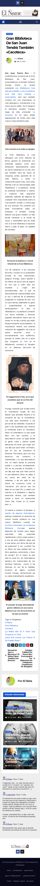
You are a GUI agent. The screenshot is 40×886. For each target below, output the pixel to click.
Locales (9, 34)
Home (9, 870)
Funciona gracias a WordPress (13, 862)
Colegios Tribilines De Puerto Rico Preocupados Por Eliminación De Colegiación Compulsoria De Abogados (26, 658)
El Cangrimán (26, 717)
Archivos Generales (13, 525)
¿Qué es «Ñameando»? (13, 876)
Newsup (33, 862)
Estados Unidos (11, 707)
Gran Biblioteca (11, 625)
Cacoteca (9, 628)
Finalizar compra (19, 881)
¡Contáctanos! (17, 870)
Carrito (9, 881)
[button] (37, 22)
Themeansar (20, 865)
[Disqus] (20, 803)
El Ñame (8, 622)
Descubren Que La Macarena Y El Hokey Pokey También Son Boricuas (13, 655)
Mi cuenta (30, 881)
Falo (26, 341)
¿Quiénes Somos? (29, 876)
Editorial (9, 756)
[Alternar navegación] (20, 21)
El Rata (20, 59)
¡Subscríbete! (28, 870)
